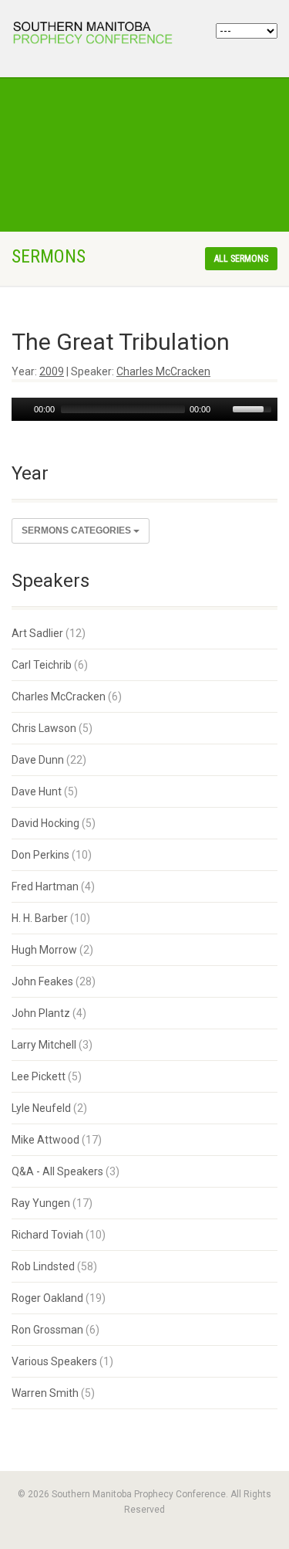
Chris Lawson (44, 728)
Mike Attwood (45, 1140)
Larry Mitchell (44, 1045)
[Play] (21, 409)
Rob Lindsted (43, 1266)
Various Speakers (54, 1361)
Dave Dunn (38, 760)
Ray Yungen (41, 1203)
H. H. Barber (40, 918)
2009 (51, 371)
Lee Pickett (39, 1076)
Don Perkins (40, 855)
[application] (144, 409)
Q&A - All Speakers (57, 1171)
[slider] (254, 408)
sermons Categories (77, 530)
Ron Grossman (47, 1330)
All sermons (241, 258)
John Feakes (42, 981)
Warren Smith (45, 1393)
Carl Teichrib (42, 665)
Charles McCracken (163, 371)
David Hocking (45, 823)
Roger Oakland (47, 1298)
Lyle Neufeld (41, 1108)
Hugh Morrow (44, 950)
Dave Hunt (37, 791)
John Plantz (41, 1013)
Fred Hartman (45, 886)
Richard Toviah (47, 1235)
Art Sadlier (37, 633)
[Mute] (223, 409)
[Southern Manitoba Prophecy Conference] (96, 34)
